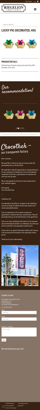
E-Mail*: (3, 316)
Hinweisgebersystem (23, 403)
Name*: (3, 310)
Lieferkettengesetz (9, 403)
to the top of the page (10, 408)
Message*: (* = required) (7, 326)
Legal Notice (21, 405)
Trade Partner (28, 1)
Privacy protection (9, 405)
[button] (3, 406)
